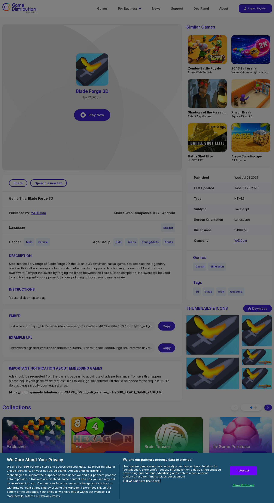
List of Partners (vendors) (141, 481)
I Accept (243, 470)
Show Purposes (243, 485)
